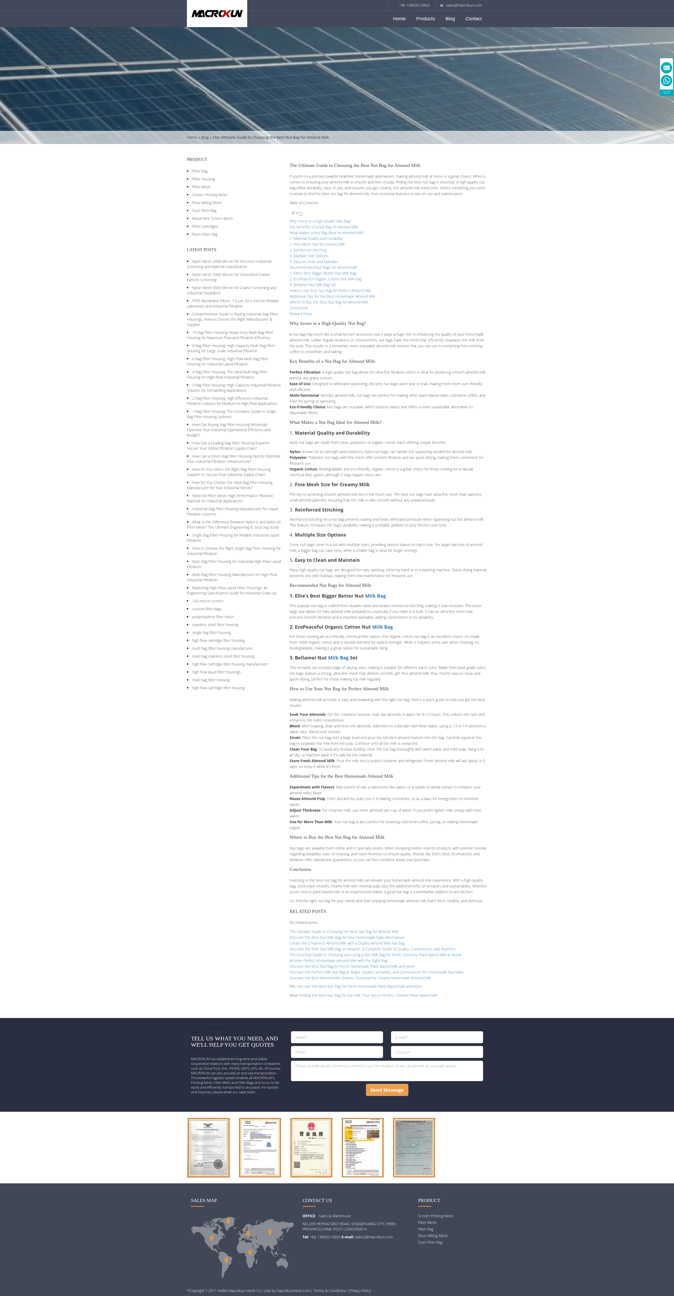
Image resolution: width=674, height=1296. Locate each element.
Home (399, 18)
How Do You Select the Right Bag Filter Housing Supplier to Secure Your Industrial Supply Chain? (228, 472)
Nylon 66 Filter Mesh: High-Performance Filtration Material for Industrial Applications (230, 498)
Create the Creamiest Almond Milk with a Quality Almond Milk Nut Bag (347, 943)
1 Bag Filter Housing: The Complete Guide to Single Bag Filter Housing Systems (231, 414)
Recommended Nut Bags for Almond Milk (323, 267)
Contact (473, 18)
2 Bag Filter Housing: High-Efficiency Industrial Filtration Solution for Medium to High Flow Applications (232, 401)
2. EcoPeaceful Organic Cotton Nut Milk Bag (325, 278)
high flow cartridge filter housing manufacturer (230, 664)
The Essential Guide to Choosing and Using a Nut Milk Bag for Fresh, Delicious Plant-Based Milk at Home (376, 954)
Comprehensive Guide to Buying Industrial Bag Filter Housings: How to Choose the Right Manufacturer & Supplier (232, 319)
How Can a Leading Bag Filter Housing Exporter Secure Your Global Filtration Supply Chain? (228, 445)
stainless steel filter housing (215, 624)
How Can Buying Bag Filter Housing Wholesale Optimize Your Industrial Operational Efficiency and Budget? (228, 430)
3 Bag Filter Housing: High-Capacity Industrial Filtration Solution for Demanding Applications (234, 388)
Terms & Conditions (330, 1290)
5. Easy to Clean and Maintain (314, 261)
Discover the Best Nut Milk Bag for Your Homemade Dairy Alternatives (347, 937)
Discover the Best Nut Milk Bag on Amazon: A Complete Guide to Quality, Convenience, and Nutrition (372, 948)
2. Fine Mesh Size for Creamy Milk (317, 244)
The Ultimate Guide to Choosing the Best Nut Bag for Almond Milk (344, 931)
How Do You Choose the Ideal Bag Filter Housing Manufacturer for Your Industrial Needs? (229, 485)
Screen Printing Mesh (209, 194)
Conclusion (299, 307)
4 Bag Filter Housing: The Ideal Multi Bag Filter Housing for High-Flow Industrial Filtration (227, 374)
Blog (450, 18)
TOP (666, 92)
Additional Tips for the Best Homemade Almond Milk (332, 296)
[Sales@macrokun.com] (666, 67)
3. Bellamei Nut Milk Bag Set (313, 284)
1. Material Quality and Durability (316, 238)
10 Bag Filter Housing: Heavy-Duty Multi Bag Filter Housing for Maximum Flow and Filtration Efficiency (230, 335)
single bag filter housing (211, 632)
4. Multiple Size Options (309, 255)
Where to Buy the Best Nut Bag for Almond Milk (329, 302)
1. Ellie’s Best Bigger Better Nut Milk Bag (323, 273)
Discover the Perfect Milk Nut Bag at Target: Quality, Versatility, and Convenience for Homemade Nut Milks (377, 972)
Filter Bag (199, 170)
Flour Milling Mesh (207, 202)
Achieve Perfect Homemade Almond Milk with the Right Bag (338, 960)
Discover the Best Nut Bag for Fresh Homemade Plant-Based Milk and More (352, 966)
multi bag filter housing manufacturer (222, 648)
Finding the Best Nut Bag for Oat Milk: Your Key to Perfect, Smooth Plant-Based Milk (368, 995)
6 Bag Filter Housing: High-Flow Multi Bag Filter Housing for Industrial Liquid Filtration (228, 361)
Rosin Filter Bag (204, 234)
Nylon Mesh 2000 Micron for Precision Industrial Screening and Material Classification (229, 264)
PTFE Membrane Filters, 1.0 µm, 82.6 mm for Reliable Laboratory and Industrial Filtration (233, 303)
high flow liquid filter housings (216, 671)
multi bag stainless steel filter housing (223, 656)
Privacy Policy (360, 1290)
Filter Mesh (201, 186)
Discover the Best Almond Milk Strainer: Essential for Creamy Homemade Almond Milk (360, 977)
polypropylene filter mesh (213, 616)
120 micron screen (207, 600)
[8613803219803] (666, 80)
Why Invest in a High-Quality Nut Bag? (320, 221)
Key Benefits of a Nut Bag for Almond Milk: (324, 226)
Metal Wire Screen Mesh (212, 218)
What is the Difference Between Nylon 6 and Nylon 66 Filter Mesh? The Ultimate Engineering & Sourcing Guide (234, 524)
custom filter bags (207, 608)
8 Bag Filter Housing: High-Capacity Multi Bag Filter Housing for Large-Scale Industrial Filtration (231, 348)
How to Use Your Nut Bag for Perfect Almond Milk (330, 290)
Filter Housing (203, 178)
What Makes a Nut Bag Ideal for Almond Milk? (327, 232)
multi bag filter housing (211, 679)
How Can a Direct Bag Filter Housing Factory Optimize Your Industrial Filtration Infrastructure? (233, 459)
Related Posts (301, 313)
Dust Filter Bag (204, 210)
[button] (296, 214)
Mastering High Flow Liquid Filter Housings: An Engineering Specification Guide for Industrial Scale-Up (231, 590)
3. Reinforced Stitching (308, 249)
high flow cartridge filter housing (218, 640)
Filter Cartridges (205, 226)
